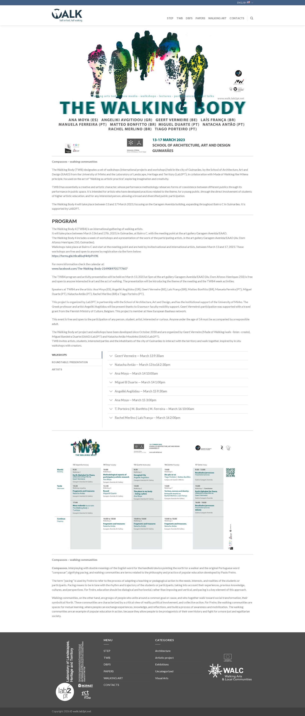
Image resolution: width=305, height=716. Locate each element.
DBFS (189, 18)
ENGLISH (241, 2)
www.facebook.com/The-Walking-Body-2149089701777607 (89, 268)
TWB (180, 18)
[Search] (251, 18)
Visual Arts (161, 678)
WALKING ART (217, 18)
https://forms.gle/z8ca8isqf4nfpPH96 (75, 255)
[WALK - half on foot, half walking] (69, 15)
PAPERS (200, 18)
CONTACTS (237, 18)
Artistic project (164, 657)
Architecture (163, 650)
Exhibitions (162, 664)
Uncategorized (164, 671)
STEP (170, 18)
